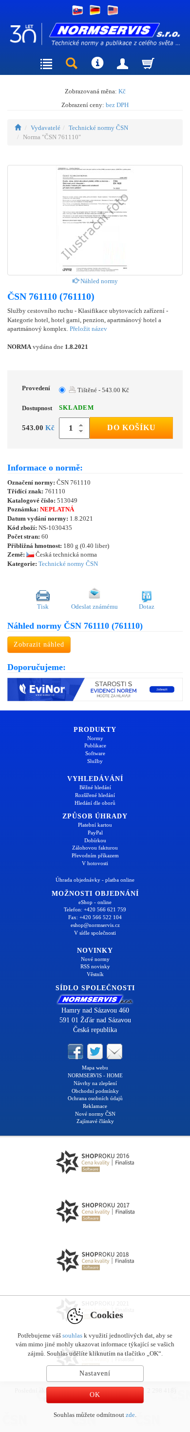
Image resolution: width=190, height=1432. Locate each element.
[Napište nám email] (114, 1051)
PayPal (95, 832)
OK (95, 1394)
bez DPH (117, 105)
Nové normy (95, 959)
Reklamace (95, 1106)
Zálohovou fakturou (95, 848)
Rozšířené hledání (95, 795)
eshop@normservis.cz (95, 925)
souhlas (72, 1335)
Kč (122, 91)
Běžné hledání (95, 787)
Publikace (95, 745)
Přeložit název (88, 328)
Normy (95, 738)
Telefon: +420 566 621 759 (95, 909)
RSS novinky (95, 966)
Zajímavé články (95, 1121)
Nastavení (95, 1373)
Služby (95, 761)
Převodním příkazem (95, 855)
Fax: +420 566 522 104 (95, 917)
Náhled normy (98, 281)
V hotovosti (95, 863)
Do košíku (131, 427)
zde (130, 1414)
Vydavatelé (45, 127)
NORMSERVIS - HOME (95, 1075)
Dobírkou (95, 840)
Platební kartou (95, 825)
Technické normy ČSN (98, 127)
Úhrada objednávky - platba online (95, 880)
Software (95, 753)
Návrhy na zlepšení (95, 1083)
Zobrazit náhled (39, 644)
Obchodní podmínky (95, 1091)
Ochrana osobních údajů (95, 1098)
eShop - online (95, 902)
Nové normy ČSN (95, 1114)
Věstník (95, 974)
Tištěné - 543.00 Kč (102, 390)
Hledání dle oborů (95, 803)
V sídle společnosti (95, 933)
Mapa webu (95, 1067)
